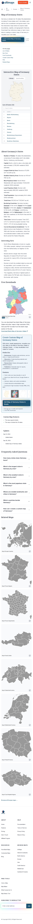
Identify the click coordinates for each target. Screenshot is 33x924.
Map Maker (4, 886)
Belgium (6, 212)
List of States (6, 51)
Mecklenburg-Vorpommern (14, 135)
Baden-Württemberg (12, 114)
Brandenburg (10, 123)
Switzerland (27, 208)
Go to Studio (23, 2)
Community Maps (5, 853)
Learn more (27, 39)
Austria (19, 208)
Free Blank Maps (5, 849)
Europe (15, 9)
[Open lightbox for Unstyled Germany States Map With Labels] (6, 394)
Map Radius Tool (5, 893)
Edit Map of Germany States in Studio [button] (15, 403)
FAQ (4, 59)
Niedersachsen (11, 138)
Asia (18, 862)
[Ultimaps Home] (2, 9)
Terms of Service (22, 828)
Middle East (20, 868)
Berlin (8, 120)
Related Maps (6, 62)
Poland (20, 205)
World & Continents (22, 852)
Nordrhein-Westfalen (13, 141)
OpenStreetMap (20, 78)
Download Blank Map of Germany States (13, 331)
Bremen (9, 126)
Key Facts (5, 53)
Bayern (9, 117)
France (17, 210)
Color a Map (4, 883)
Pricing (3, 831)
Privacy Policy (21, 831)
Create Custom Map (8, 57)
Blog (2, 856)
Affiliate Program (5, 838)
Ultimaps (11, 78)
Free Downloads (7, 55)
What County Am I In (6, 890)
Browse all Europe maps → (9, 800)
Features (3, 828)
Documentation (21, 824)
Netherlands (18, 212)
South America (21, 865)
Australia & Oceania (22, 872)
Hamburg (9, 129)
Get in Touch (4, 835)
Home (2, 824)
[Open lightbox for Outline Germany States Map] (23, 394)
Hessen (9, 132)
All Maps (7, 9)
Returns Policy (21, 835)
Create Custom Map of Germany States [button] (11, 39)
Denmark (6, 205)
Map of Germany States (25, 9)
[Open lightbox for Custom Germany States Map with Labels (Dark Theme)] (15, 394)
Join (29, 906)
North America (21, 856)
